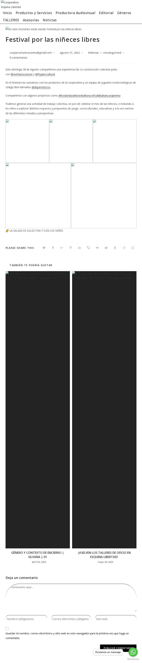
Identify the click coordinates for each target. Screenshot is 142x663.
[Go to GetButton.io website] (133, 659)
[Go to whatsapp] (133, 652)
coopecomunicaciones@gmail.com (31, 52)
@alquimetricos (41, 87)
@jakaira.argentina (109, 95)
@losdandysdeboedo (71, 95)
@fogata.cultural (45, 74)
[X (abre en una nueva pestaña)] (124, 3)
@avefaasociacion (22, 74)
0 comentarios (18, 57)
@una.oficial (91, 95)
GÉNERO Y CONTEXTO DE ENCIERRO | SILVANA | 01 (37, 555)
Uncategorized (112, 52)
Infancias (93, 52)
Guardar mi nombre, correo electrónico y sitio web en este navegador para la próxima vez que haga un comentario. (67, 636)
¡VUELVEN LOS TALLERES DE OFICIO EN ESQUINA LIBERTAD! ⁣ (104, 555)
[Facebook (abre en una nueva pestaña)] (132, 3)
